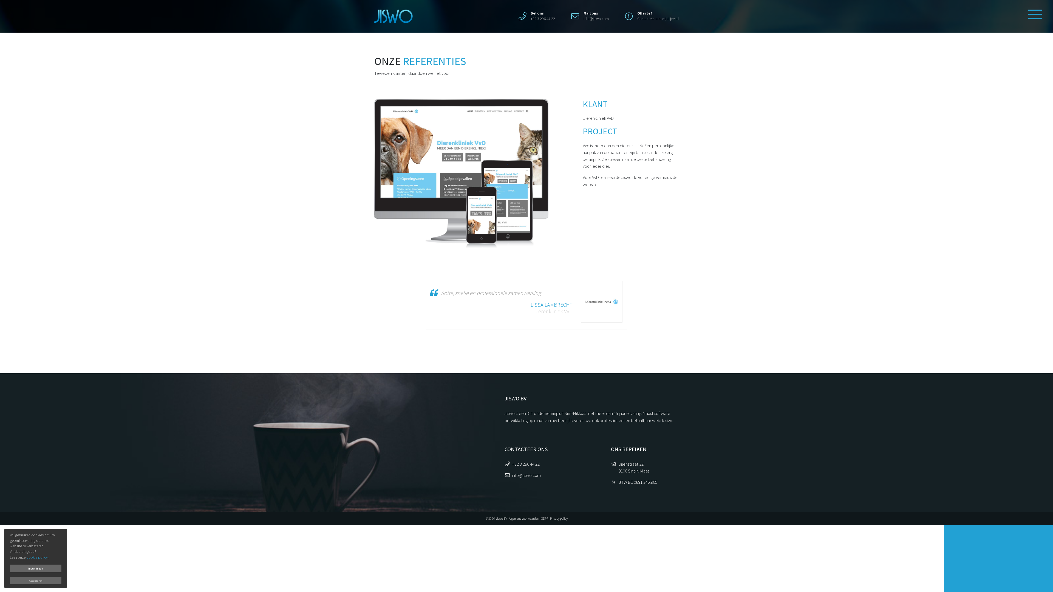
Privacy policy (559, 518)
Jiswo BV (501, 518)
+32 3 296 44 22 (526, 464)
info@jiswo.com (596, 18)
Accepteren (36, 580)
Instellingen (35, 568)
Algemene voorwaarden (524, 518)
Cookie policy (37, 557)
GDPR (544, 518)
